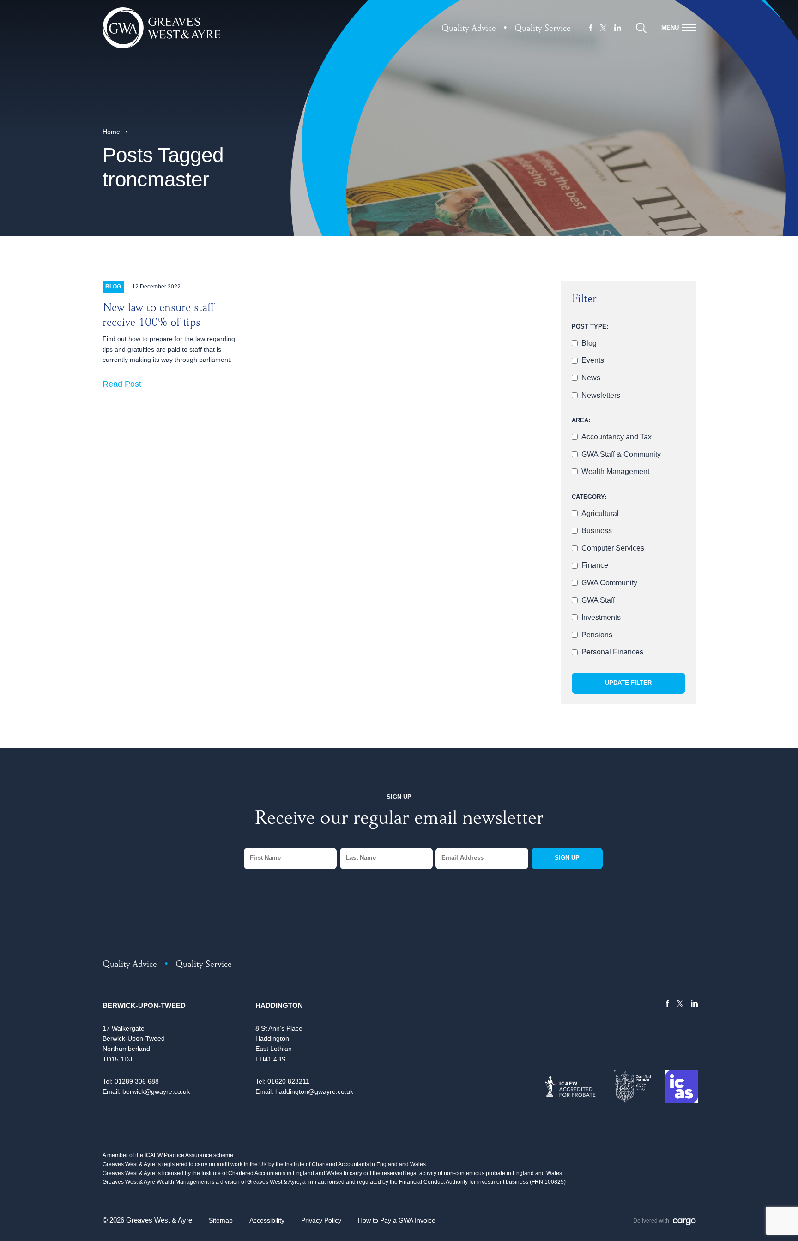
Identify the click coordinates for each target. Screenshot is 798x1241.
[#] (641, 28)
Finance (594, 565)
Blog (589, 343)
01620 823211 (288, 1081)
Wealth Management (615, 471)
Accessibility (266, 1220)
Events (592, 360)
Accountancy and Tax (616, 437)
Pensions (596, 635)
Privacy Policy (321, 1220)
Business (596, 530)
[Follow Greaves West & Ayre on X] (603, 27)
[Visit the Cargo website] (684, 1221)
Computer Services (612, 548)
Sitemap (221, 1220)
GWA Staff (598, 600)
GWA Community (609, 583)
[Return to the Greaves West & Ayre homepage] (162, 27)
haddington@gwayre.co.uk (314, 1091)
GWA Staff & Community (621, 454)
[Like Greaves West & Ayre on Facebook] (590, 27)
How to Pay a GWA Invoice (396, 1220)
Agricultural (600, 513)
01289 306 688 (137, 1081)
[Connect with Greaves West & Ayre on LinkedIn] (617, 27)
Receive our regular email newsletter (399, 820)
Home (111, 131)
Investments (601, 617)
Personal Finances (612, 652)
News (590, 378)
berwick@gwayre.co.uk (156, 1091)
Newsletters (600, 395)
